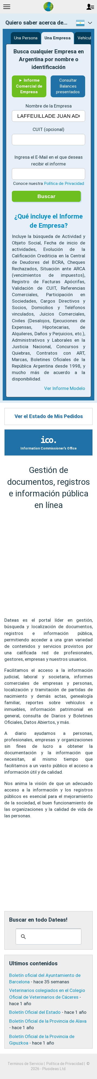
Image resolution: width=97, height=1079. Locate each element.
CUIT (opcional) (48, 129)
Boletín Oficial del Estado (35, 1012)
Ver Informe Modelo (64, 388)
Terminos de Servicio (25, 1063)
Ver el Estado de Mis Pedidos (49, 416)
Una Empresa (57, 38)
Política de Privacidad (64, 183)
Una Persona (25, 38)
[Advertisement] (48, 563)
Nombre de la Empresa (49, 106)
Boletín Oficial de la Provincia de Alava (47, 1021)
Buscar (46, 196)
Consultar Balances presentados (68, 86)
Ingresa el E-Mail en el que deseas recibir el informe (48, 160)
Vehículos (87, 38)
